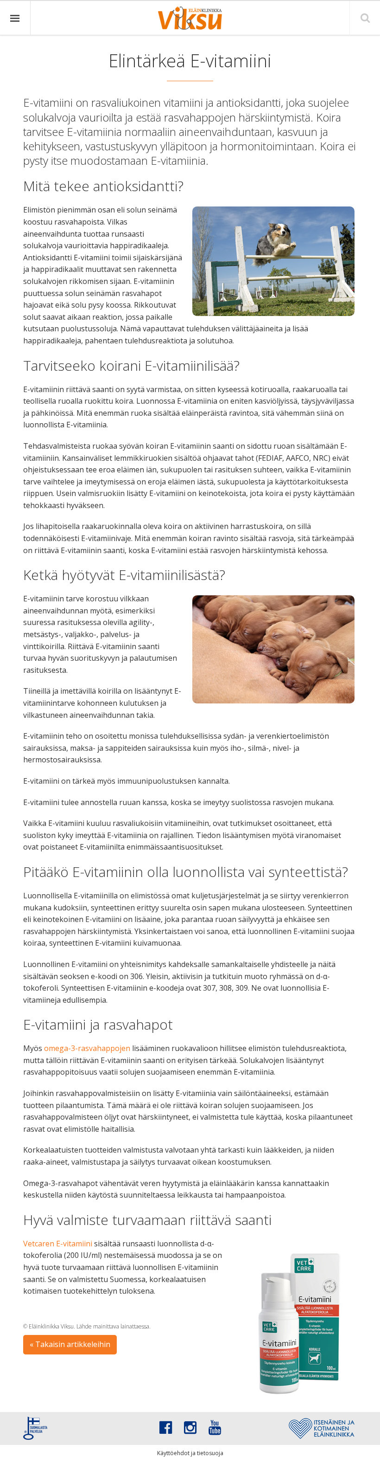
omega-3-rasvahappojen (87, 1048)
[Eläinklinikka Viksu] (190, 18)
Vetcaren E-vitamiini (57, 1243)
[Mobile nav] (15, 18)
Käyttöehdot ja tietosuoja (190, 1453)
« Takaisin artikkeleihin (70, 1344)
